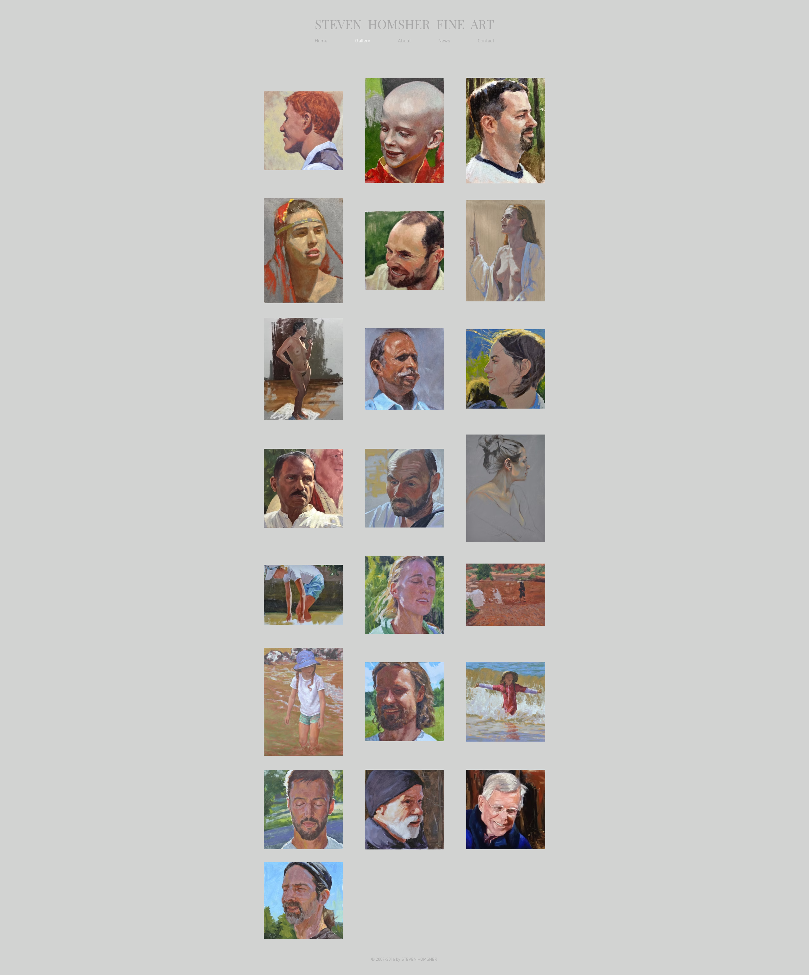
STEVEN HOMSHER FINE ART (404, 23)
